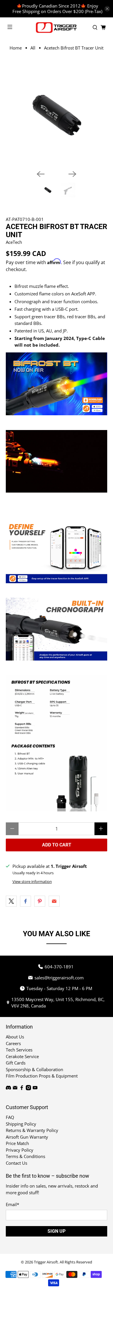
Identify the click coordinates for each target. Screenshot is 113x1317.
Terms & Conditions (25, 1156)
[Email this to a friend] (54, 901)
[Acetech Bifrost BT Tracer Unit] (56, 114)
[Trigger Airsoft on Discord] (8, 1088)
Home (16, 48)
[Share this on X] (11, 901)
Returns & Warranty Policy (32, 1130)
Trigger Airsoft (46, 1262)
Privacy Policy (19, 1150)
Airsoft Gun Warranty (27, 1137)
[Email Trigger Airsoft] (15, 1088)
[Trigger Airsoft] (56, 27)
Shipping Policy (21, 1124)
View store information (32, 881)
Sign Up (56, 1231)
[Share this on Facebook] (25, 901)
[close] (107, 9)
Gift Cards (15, 1063)
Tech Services (19, 1050)
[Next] (72, 174)
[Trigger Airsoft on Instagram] (28, 1088)
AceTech (14, 242)
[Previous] (40, 174)
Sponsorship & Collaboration (34, 1069)
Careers (13, 1043)
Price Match (17, 1143)
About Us (15, 1037)
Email (12, 1204)
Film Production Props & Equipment (42, 1076)
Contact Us (16, 1163)
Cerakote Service (22, 1056)
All (32, 48)
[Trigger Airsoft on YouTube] (35, 1088)
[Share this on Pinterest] (39, 901)
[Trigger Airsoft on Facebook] (21, 1088)
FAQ (10, 1117)
